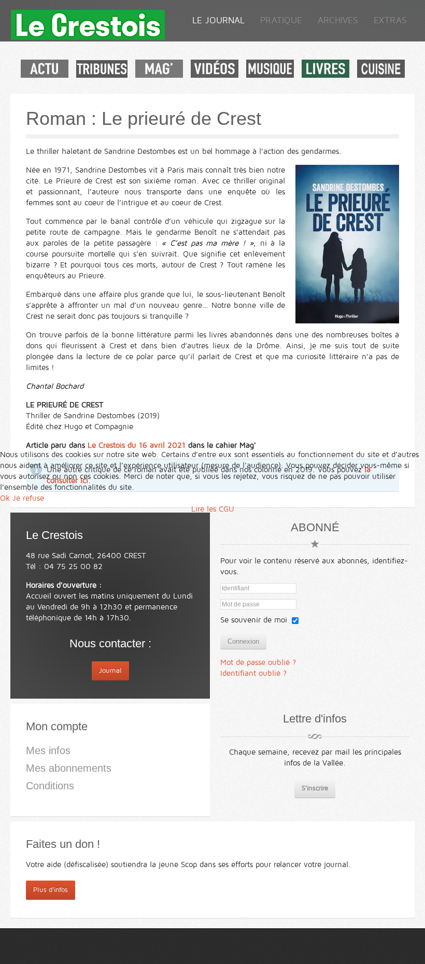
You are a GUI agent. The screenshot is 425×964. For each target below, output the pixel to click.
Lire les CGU (212, 509)
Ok (5, 498)
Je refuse (28, 498)
